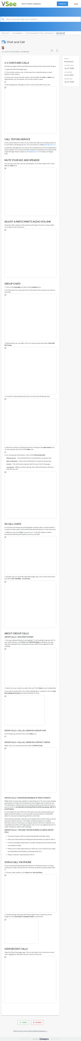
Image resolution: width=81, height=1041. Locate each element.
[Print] (52, 51)
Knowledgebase (17, 33)
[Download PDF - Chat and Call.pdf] (57, 51)
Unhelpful (38, 1022)
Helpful (24, 1022)
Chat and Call (60, 33)
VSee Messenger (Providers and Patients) (39, 33)
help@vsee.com (33, 152)
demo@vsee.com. (50, 145)
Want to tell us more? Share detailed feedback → (30, 1031)
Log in (76, 4)
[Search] (3, 19)
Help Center (5, 33)
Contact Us (62, 4)
